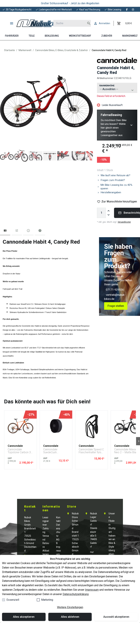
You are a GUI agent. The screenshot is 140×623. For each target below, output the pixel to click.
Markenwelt (25, 50)
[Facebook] (126, 9)
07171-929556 (115, 289)
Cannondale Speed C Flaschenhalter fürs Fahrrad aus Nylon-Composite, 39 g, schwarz (91, 451)
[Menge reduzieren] (108, 215)
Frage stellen (116, 305)
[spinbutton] (101, 213)
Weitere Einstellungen (70, 607)
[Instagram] (133, 9)
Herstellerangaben (111, 192)
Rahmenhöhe (106, 85)
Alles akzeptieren (23, 616)
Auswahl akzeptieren (116, 616)
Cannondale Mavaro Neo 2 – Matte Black (126, 451)
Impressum (92, 589)
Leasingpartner (46, 521)
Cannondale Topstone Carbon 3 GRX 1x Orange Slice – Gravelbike (20, 451)
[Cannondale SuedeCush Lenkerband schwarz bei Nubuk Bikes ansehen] (56, 426)
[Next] (88, 156)
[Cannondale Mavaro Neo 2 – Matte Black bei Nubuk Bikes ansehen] (127, 426)
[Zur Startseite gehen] (38, 23)
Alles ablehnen (70, 616)
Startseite (9, 50)
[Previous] (4, 156)
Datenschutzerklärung (76, 594)
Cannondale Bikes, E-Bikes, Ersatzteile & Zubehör (61, 50)
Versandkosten (124, 222)
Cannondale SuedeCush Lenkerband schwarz (55, 451)
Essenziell (12, 599)
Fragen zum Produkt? (113, 180)
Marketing (47, 599)
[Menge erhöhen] (108, 211)
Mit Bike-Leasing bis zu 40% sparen (116, 186)
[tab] (5, 231)
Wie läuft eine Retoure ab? (115, 175)
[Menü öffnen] (11, 23)
